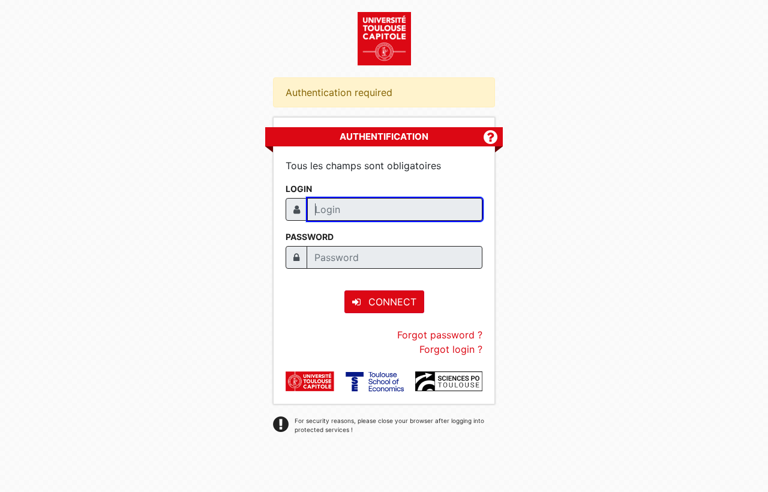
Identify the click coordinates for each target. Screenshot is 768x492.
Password (310, 237)
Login (299, 189)
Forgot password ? (439, 335)
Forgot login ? (450, 349)
